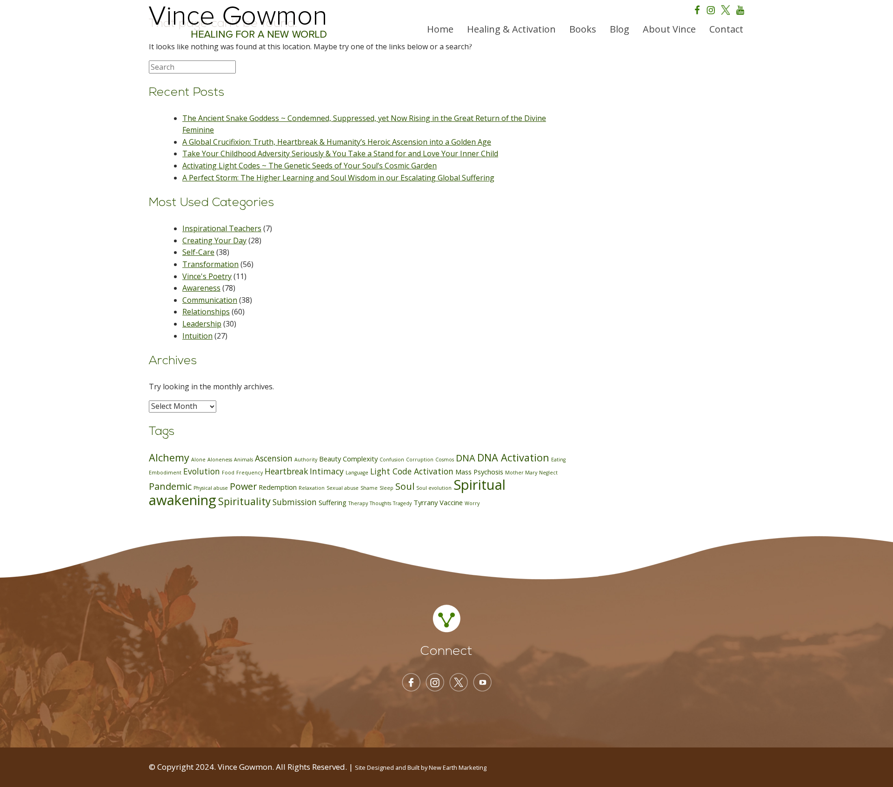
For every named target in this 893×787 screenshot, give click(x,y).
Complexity (360, 458)
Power (243, 486)
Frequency (249, 472)
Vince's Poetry (207, 276)
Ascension (274, 458)
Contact (726, 29)
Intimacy (327, 471)
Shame (369, 488)
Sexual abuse (343, 488)
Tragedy (402, 503)
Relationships (206, 312)
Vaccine (451, 502)
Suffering (333, 502)
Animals (243, 459)
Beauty (330, 458)
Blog (619, 29)
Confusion (392, 459)
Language (357, 472)
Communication (209, 300)
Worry (472, 503)
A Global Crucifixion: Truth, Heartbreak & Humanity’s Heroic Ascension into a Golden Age (336, 142)
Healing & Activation (511, 29)
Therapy (358, 503)
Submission (295, 501)
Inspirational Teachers (221, 228)
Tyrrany (425, 502)
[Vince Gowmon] (238, 22)
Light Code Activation (411, 471)
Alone (198, 459)
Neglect (548, 472)
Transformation (210, 264)
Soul (404, 486)
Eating (558, 459)
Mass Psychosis (479, 471)
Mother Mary (521, 472)
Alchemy (169, 457)
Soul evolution (434, 488)
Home (440, 29)
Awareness (201, 288)
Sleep (386, 488)
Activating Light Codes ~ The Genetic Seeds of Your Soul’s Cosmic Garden (309, 165)
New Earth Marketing (457, 767)
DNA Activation (513, 457)
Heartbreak (286, 471)
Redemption (278, 487)
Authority (305, 459)
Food (228, 472)
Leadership (201, 324)
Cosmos (444, 459)
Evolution (201, 471)
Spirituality (244, 501)
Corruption (419, 459)
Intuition (197, 336)
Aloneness (219, 459)
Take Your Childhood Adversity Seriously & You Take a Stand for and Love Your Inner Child (340, 153)
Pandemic (170, 486)
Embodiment (165, 472)
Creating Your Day (214, 240)
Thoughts (380, 503)
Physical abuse (210, 488)
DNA (465, 458)
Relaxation (312, 488)
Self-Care (198, 252)
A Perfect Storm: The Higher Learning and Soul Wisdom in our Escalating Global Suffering (338, 178)
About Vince (669, 29)
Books (582, 29)
